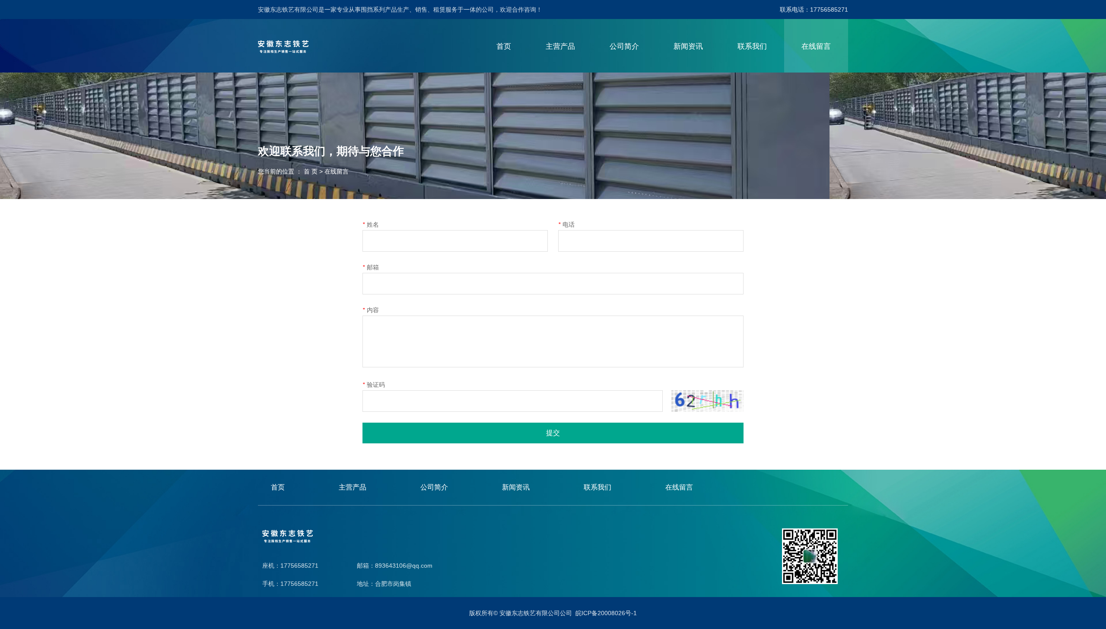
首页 (503, 46)
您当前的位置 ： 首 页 (288, 171)
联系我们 (752, 46)
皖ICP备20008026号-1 (606, 613)
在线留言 (816, 46)
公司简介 (624, 46)
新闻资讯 (688, 46)
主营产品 (560, 46)
